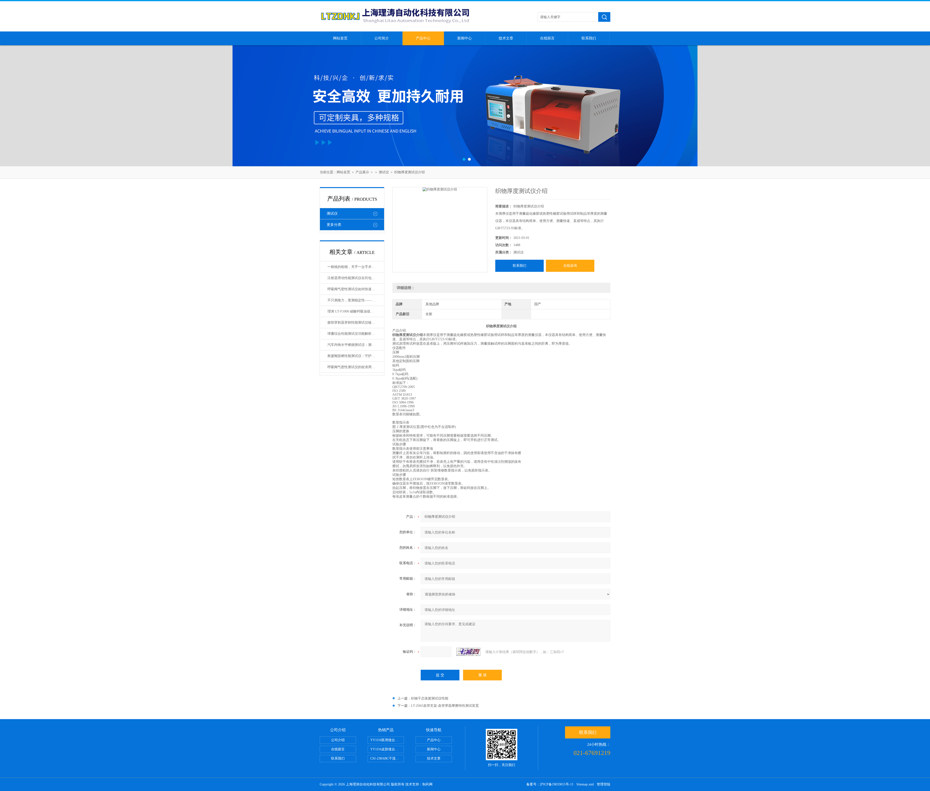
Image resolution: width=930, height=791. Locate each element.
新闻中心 (464, 38)
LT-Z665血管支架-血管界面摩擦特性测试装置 (445, 705)
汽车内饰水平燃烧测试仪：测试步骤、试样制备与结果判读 (355, 345)
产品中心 (423, 38)
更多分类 (334, 225)
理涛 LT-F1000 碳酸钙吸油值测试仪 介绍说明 (355, 311)
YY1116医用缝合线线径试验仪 (387, 740)
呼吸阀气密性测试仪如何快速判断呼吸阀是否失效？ (355, 289)
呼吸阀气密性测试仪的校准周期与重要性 (355, 367)
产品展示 (362, 172)
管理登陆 (603, 784)
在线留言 (547, 38)
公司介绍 (338, 740)
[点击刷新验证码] (468, 652)
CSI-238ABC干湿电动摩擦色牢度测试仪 (387, 758)
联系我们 (588, 38)
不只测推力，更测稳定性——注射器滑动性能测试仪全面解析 (355, 300)
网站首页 (340, 38)
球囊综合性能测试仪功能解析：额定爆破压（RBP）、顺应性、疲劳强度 (355, 333)
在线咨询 (570, 265)
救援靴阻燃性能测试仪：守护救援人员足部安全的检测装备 (355, 356)
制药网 (427, 784)
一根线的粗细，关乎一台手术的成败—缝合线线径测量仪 (355, 267)
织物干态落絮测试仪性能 (429, 698)
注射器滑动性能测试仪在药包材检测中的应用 (355, 278)
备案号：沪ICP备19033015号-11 (550, 784)
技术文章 (506, 38)
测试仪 (384, 172)
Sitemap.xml (585, 784)
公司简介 (381, 38)
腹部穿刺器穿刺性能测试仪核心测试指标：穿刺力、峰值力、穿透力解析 (355, 322)
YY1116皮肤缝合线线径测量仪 (387, 749)
